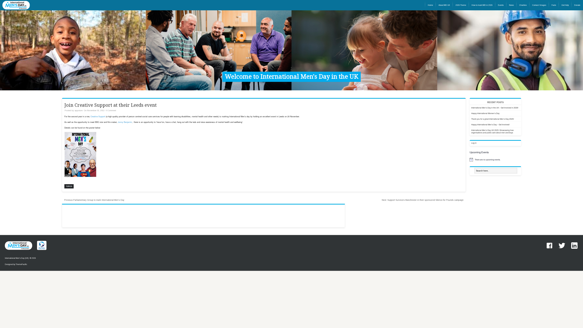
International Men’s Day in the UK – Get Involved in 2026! (494, 107)
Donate (577, 5)
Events (501, 5)
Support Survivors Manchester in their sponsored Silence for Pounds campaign (423, 200)
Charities (523, 5)
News (511, 5)
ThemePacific (21, 264)
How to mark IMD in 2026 (482, 5)
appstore (79, 110)
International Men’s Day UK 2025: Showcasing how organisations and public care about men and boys (492, 131)
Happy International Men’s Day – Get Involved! (490, 124)
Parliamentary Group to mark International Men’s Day (94, 200)
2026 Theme (460, 5)
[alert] (495, 159)
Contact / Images (539, 5)
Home (430, 5)
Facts (554, 5)
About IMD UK (444, 5)
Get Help (565, 5)
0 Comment (111, 110)
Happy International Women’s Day (485, 113)
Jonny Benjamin (125, 122)
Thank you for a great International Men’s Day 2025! (492, 119)
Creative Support (97, 116)
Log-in (474, 143)
